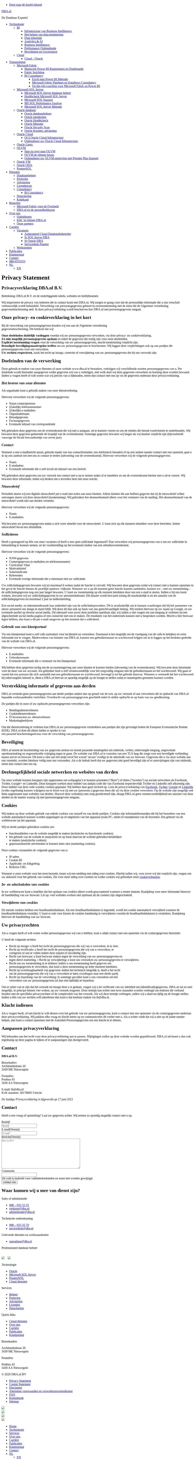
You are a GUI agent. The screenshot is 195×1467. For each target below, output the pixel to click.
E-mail (11, 1129)
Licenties (14, 1304)
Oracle (13, 1271)
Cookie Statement (19, 1384)
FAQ (12, 1394)
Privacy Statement (20, 1380)
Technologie (16, 1429)
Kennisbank (16, 1398)
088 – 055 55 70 (19, 1225)
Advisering (15, 1301)
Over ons (14, 1324)
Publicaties (15, 1331)
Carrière (14, 1440)
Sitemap (14, 1401)
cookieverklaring (150, 877)
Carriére (14, 1328)
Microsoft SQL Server (22, 1274)
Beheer (13, 1294)
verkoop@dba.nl (19, 1208)
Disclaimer (15, 1387)
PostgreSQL (16, 1278)
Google (173, 787)
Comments (8, 1170)
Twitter (163, 787)
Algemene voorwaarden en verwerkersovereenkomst (41, 1391)
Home (13, 1426)
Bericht (11, 1136)
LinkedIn (187, 787)
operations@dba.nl (20, 1241)
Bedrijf (6, 1122)
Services (14, 1433)
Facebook (151, 787)
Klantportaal (16, 1335)
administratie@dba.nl (22, 1212)
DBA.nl (6, 11)
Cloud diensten (18, 1281)
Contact (13, 1450)
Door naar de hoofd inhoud (25, 4)
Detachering (16, 1308)
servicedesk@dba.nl (21, 1228)
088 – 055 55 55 (19, 1205)
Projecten (14, 1298)
